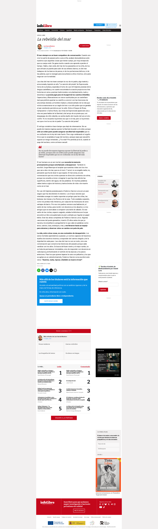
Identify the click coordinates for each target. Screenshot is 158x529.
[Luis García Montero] (39, 46)
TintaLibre (97, 30)
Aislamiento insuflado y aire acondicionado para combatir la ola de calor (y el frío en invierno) (47, 399)
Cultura (62, 30)
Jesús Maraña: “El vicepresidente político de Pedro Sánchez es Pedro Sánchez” (102, 367)
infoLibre (40, 402)
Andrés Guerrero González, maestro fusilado (74, 389)
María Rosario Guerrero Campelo (74, 392)
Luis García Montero (49, 46)
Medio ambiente (79, 30)
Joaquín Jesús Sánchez (102, 193)
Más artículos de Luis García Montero (55, 336)
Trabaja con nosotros (66, 517)
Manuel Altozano (42, 384)
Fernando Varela (42, 393)
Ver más (99, 454)
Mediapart (89, 30)
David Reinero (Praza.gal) (44, 375)
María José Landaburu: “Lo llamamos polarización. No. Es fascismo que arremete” (102, 357)
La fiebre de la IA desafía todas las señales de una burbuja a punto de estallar (75, 408)
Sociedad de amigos (77, 517)
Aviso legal (86, 517)
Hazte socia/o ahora (51, 301)
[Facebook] (102, 504)
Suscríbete (99, 24)
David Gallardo (41, 411)
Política (40, 30)
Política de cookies (106, 517)
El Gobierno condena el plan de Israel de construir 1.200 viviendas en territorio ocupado (75, 399)
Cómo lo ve (100, 350)
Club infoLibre (106, 30)
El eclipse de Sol (71, 381)
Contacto (49, 517)
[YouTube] (100, 507)
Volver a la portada (64, 418)
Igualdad (69, 30)
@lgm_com (48, 47)
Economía (55, 30)
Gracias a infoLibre (72, 344)
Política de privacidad (96, 517)
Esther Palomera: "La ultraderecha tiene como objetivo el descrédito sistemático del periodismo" (46, 408)
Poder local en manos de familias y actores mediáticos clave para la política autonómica (46, 390)
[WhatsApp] (100, 504)
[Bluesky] (106, 504)
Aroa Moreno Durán (103, 184)
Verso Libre (40, 266)
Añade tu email (103, 281)
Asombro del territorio (102, 181)
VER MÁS (116, 375)
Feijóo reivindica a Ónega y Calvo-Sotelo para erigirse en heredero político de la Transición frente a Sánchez (46, 372)
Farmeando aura (103, 190)
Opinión (47, 30)
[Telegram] (112, 504)
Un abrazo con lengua (72, 353)
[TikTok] (104, 507)
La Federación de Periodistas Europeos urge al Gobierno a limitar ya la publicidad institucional (46, 381)
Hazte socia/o (79, 510)
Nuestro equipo (56, 517)
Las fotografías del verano (47, 353)
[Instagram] (114, 504)
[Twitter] (109, 504)
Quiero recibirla (104, 118)
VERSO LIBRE (41, 35)
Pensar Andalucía (44, 344)
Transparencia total (110, 27)
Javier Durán (69, 383)
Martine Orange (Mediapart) (73, 411)
